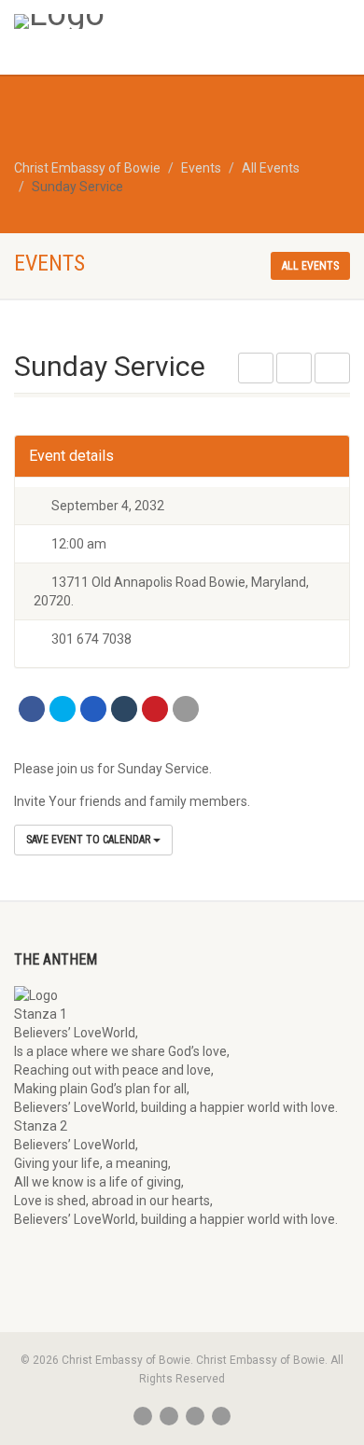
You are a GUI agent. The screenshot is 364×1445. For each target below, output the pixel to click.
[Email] (186, 709)
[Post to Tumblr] (124, 709)
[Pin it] (155, 709)
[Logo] (121, 21)
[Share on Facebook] (32, 709)
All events (310, 265)
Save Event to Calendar (89, 839)
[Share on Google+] (93, 709)
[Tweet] (62, 709)
